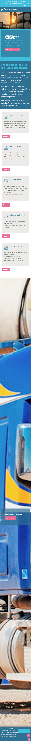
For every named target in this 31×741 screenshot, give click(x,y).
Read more (9, 49)
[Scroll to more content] (15, 59)
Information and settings (24, 731)
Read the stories (10, 518)
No (28, 735)
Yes (29, 739)
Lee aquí (16, 49)
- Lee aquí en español (12, 1)
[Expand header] (28, 9)
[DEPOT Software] (9, 9)
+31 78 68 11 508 (25, 5)
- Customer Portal (24, 1)
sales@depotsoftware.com (18, 3)
